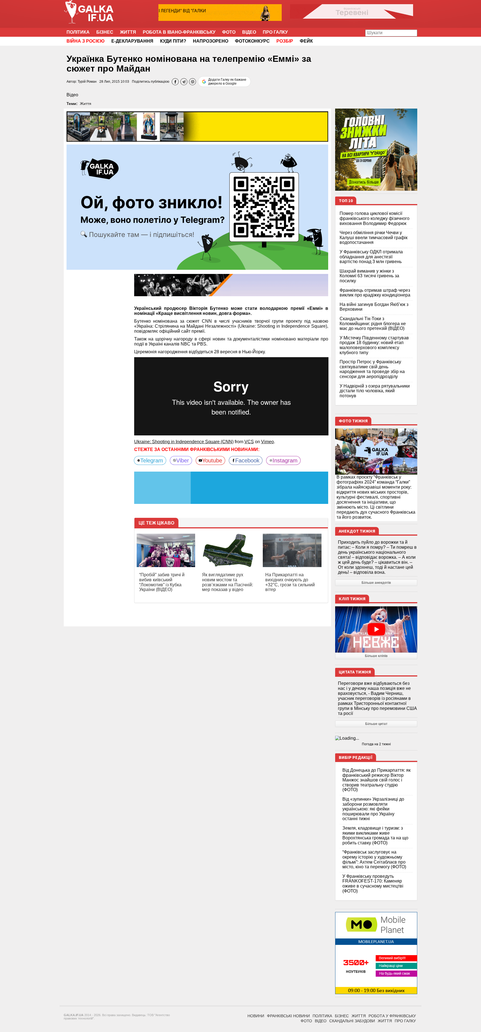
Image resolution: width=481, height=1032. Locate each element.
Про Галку (275, 32)
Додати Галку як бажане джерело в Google (227, 81)
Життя (128, 32)
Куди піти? (173, 41)
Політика (78, 32)
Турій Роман (87, 82)
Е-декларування (132, 41)
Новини (255, 1016)
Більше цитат (376, 724)
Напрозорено (210, 41)
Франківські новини (288, 1016)
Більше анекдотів (376, 583)
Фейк (306, 41)
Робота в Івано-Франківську (179, 32)
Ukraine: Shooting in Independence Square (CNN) (184, 441)
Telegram (151, 460)
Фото (228, 32)
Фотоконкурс (252, 41)
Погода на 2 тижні (376, 744)
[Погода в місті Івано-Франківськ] (376, 738)
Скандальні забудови (352, 1021)
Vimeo (267, 441)
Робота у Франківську (392, 1016)
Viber (182, 460)
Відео (249, 32)
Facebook (247, 460)
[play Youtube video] (376, 629)
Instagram (285, 460)
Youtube (212, 460)
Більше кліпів (376, 656)
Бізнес (104, 32)
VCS (249, 441)
